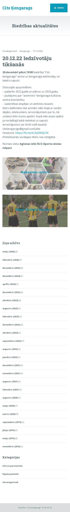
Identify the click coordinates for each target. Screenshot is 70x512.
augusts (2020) (10, 397)
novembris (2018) (11, 446)
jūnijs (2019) (8, 430)
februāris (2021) (10, 389)
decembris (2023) (11, 292)
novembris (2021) (11, 373)
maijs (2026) (8, 251)
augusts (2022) (10, 349)
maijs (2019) (8, 438)
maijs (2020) (8, 405)
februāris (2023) (10, 316)
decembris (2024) (11, 276)
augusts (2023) (10, 308)
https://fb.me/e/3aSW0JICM (32, 133)
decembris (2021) (11, 365)
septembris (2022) (11, 341)
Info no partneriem (12, 466)
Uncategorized (9, 51)
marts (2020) (8, 414)
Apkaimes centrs (35, 172)
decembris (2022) (11, 324)
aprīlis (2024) (9, 284)
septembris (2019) (11, 422)
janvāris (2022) (9, 357)
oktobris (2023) (10, 300)
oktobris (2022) (10, 332)
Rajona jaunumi (10, 474)
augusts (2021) (10, 381)
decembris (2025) (11, 268)
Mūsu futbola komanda (35, 209)
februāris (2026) (10, 260)
